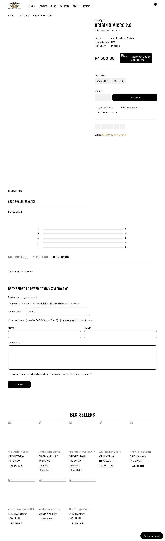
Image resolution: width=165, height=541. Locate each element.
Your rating (14, 311)
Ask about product (107, 112)
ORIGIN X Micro (77, 513)
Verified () (40, 257)
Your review (15, 342)
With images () (18, 257)
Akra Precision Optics (122, 38)
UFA (93, 451)
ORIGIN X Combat (17, 513)
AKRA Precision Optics (114, 134)
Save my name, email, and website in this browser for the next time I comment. (51, 373)
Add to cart (135, 97)
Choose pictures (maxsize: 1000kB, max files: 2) (33, 320)
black (103, 465)
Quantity (99, 91)
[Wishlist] (145, 6)
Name (12, 327)
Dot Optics (23, 15)
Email (87, 327)
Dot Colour (100, 75)
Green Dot (102, 81)
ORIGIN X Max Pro (78, 456)
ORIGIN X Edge (16, 456)
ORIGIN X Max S (138, 456)
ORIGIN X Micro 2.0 (48, 456)
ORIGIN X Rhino (107, 456)
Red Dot (118, 81)
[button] (15, 466)
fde (111, 465)
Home (11, 15)
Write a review (113, 30)
